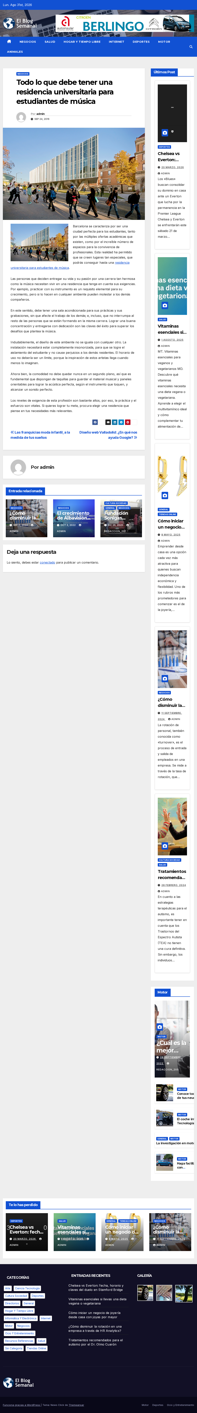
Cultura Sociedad (116, 503)
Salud (50, 41)
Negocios (28, 41)
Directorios (12, 1303)
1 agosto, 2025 (172, 339)
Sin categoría (13, 1348)
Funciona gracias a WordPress (22, 1404)
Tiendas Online (167, 514)
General (110, 508)
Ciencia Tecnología (27, 1288)
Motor (164, 41)
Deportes (141, 41)
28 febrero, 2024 (173, 885)
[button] (191, 47)
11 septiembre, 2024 (171, 1238)
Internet (116, 41)
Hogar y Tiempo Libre (82, 41)
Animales (15, 51)
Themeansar (76, 1404)
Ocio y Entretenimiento (19, 1333)
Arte (7, 1288)
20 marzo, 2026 (172, 167)
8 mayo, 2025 (170, 534)
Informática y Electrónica (20, 1318)
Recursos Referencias (19, 1340)
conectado (47, 562)
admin (40, 114)
